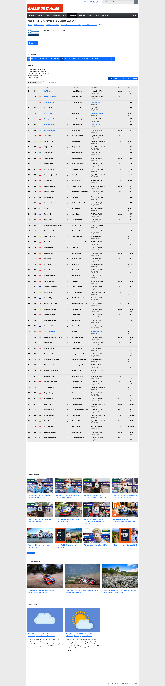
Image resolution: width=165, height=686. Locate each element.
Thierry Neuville (49, 119)
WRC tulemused (39, 25)
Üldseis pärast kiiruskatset (51, 82)
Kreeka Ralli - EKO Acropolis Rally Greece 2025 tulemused (79, 25)
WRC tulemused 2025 (52, 25)
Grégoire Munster (50, 130)
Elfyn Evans (48, 113)
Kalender (47, 16)
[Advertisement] (101, 8)
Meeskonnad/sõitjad (59, 16)
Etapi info (32, 43)
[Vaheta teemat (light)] (86, 1)
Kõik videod (31, 553)
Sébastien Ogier (49, 102)
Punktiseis (81, 16)
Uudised (39, 16)
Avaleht (31, 16)
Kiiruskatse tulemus (34, 82)
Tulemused (72, 16)
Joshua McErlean (50, 331)
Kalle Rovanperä (49, 124)
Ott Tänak (47, 91)
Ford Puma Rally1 (96, 130)
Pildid (97, 16)
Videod (90, 16)
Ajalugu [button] (103, 16)
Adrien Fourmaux (50, 96)
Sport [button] (133, 16)
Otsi (136, 2)
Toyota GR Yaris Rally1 (98, 102)
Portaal (30, 25)
